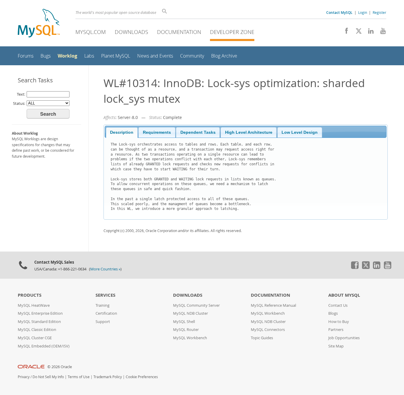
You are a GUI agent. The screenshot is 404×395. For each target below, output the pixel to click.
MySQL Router (186, 329)
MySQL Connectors (268, 329)
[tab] (122, 132)
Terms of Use (79, 377)
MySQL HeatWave (34, 305)
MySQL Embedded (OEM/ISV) (44, 346)
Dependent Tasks (198, 132)
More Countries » (105, 269)
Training (102, 305)
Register (379, 12)
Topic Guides (262, 337)
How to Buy (338, 321)
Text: (21, 94)
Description (121, 132)
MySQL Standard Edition (39, 321)
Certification (106, 313)
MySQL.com (90, 31)
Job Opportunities (344, 337)
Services (105, 295)
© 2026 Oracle (59, 366)
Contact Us (338, 305)
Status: (19, 103)
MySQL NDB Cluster (190, 313)
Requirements (157, 132)
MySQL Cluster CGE (35, 337)
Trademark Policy (107, 377)
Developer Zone (232, 31)
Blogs (333, 313)
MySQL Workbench (190, 337)
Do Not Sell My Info (48, 377)
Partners (335, 329)
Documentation (179, 31)
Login (362, 12)
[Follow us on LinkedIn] (368, 32)
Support (103, 321)
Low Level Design (300, 132)
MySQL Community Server (196, 305)
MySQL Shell (184, 321)
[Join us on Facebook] (344, 32)
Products (29, 295)
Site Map (336, 346)
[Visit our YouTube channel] (380, 32)
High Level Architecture (248, 132)
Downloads (131, 31)
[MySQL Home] (39, 23)
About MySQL (344, 295)
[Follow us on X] (356, 32)
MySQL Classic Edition (37, 329)
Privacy (24, 377)
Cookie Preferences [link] (142, 377)
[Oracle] (31, 366)
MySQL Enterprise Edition (40, 313)
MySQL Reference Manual (273, 305)
